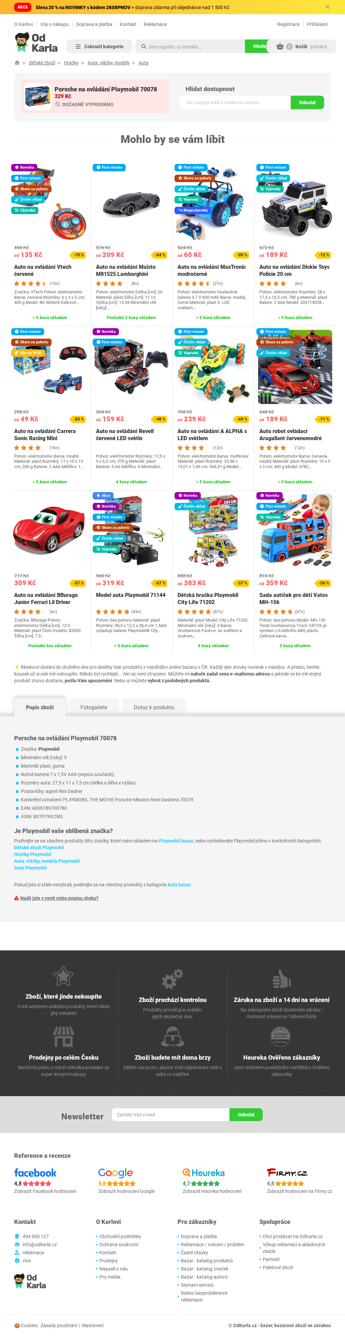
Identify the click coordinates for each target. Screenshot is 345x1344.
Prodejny (108, 1260)
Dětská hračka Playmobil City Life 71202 (208, 598)
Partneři (271, 1259)
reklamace (33, 1252)
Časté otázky (194, 1252)
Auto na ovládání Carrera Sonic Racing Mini (45, 434)
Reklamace (155, 24)
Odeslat (307, 102)
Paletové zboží (278, 1267)
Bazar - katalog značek (204, 1268)
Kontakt (128, 24)
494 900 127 (36, 1236)
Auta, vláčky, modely (109, 62)
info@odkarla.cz (40, 1244)
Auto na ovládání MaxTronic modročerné (212, 270)
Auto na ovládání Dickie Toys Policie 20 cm (294, 270)
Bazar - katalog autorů (204, 1277)
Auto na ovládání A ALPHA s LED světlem (212, 434)
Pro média (110, 1277)
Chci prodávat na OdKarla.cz (293, 1236)
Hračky (71, 62)
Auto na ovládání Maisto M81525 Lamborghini (126, 270)
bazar (266, 1325)
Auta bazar (179, 884)
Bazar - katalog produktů (207, 1260)
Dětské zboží (42, 62)
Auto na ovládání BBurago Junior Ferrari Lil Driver (46, 598)
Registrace (288, 24)
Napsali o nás (113, 1268)
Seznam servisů (197, 1285)
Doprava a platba (94, 24)
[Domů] (17, 62)
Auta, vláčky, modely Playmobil (47, 861)
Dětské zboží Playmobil (39, 847)
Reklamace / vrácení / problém (212, 1244)
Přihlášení (317, 24)
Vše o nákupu (54, 24)
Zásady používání (58, 1325)
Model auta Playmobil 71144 (130, 595)
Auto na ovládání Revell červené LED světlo (125, 434)
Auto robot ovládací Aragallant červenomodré (290, 434)
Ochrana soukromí (118, 1244)
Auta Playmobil (30, 867)
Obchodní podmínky (120, 1236)
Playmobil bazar (176, 840)
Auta (143, 62)
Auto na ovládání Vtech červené (42, 270)
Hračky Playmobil (33, 854)
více (27, 1260)
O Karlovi (23, 24)
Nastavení (92, 1325)
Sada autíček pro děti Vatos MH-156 (293, 598)
